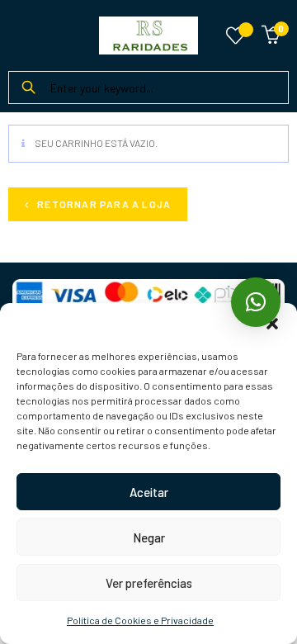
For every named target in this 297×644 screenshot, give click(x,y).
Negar (149, 537)
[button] (272, 323)
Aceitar (149, 492)
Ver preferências (149, 582)
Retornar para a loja (103, 204)
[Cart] (271, 32)
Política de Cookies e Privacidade (140, 620)
